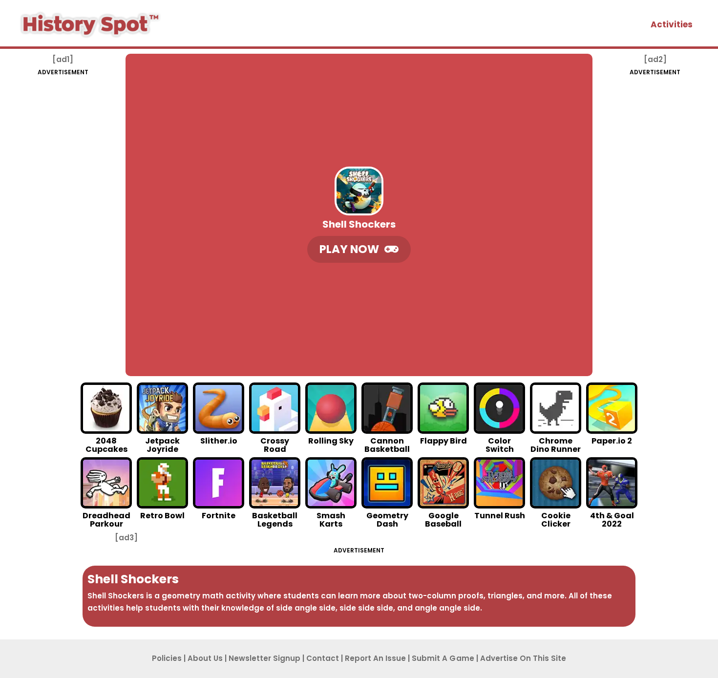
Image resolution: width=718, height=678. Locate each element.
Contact (322, 658)
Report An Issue (375, 658)
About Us (205, 658)
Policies (167, 658)
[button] (359, 249)
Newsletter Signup (264, 658)
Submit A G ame (443, 658)
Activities (672, 24)
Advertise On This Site (523, 658)
